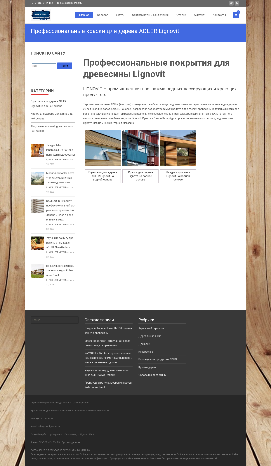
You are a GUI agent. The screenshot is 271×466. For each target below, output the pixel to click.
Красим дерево (147, 367)
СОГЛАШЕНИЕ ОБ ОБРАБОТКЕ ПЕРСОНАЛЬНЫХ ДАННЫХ (61, 450)
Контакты (219, 15)
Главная (84, 15)
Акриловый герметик (151, 328)
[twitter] (231, 4)
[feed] (237, 4)
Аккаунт (199, 15)
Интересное (145, 351)
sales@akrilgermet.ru (49, 426)
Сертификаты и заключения (150, 15)
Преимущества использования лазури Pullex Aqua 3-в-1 (60, 270)
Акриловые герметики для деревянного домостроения (60, 402)
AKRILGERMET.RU (57, 159)
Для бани (144, 343)
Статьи (181, 15)
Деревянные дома (149, 336)
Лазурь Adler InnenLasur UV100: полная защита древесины (60, 150)
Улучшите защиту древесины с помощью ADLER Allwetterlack (60, 243)
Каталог (102, 15)
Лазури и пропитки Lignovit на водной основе (52, 128)
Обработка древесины (152, 374)
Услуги (120, 15)
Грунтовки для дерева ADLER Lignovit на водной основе (48, 103)
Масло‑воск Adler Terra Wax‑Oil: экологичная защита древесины (60, 178)
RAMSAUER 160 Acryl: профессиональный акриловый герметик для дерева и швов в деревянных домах (60, 210)
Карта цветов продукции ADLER (158, 359)
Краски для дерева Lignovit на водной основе (52, 116)
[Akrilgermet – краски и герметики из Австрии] (38, 14)
